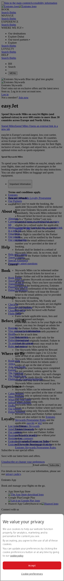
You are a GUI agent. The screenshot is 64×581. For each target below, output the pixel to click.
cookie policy (16, 555)
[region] (32, 547)
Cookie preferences (32, 573)
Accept (32, 565)
